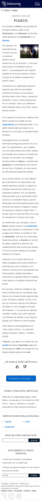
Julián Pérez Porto (22, 397)
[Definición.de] (11, 4)
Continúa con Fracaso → (21, 378)
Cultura (7, 10)
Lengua (15, 10)
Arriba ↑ (34, 491)
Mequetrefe (9, 427)
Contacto (26, 491)
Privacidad (18, 491)
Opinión (8, 421)
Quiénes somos (7, 491)
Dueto (27, 421)
